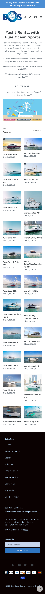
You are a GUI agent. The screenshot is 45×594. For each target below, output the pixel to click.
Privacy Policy (11, 471)
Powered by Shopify (33, 586)
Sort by (6, 128)
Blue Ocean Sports (18, 586)
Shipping (9, 464)
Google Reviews (12, 497)
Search (8, 458)
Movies (8, 445)
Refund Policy (11, 477)
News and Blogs (12, 451)
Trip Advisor (10, 490)
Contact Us (10, 484)
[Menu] (40, 17)
